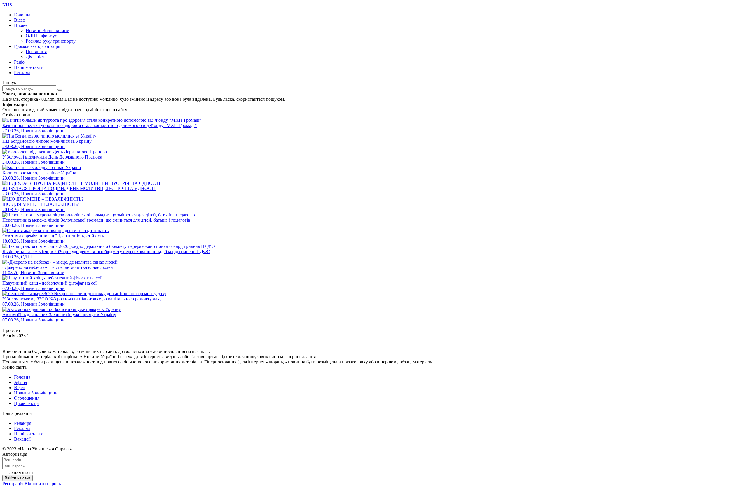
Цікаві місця (26, 403)
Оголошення (26, 398)
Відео (19, 20)
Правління (36, 51)
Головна (22, 14)
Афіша (20, 382)
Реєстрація (12, 483)
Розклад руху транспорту (51, 41)
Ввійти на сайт (17, 478)
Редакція (22, 423)
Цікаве (20, 25)
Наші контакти (28, 67)
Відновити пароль (43, 483)
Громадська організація (37, 46)
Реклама (22, 72)
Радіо (19, 62)
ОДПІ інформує (41, 35)
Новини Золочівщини (47, 30)
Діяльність (36, 56)
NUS (7, 4)
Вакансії (22, 438)
